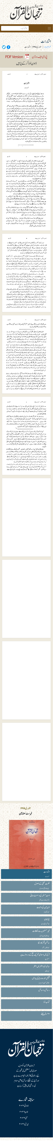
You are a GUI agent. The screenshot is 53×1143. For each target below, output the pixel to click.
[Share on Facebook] (8, 47)
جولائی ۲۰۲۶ (24, 1106)
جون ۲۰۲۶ (24, 1112)
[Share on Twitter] (4, 47)
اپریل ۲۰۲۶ (24, 1124)
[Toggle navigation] (49, 28)
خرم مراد (47, 47)
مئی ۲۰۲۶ (24, 1118)
